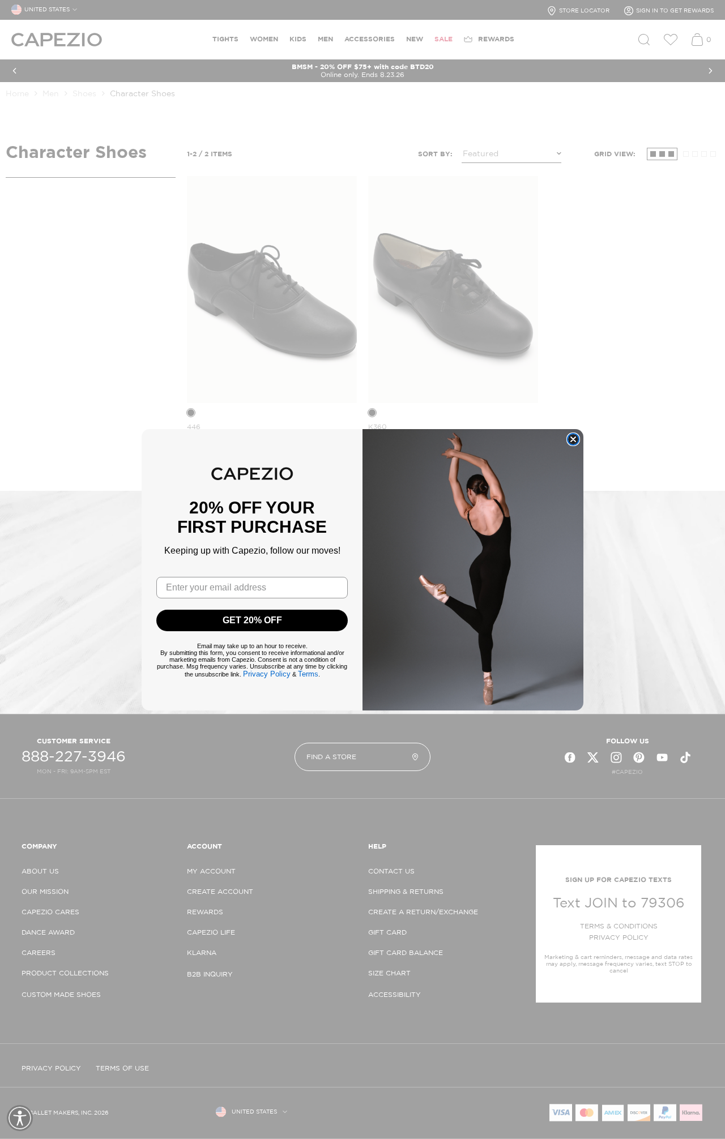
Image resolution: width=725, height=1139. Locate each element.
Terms (308, 674)
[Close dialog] (573, 439)
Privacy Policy (267, 674)
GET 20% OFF (252, 620)
